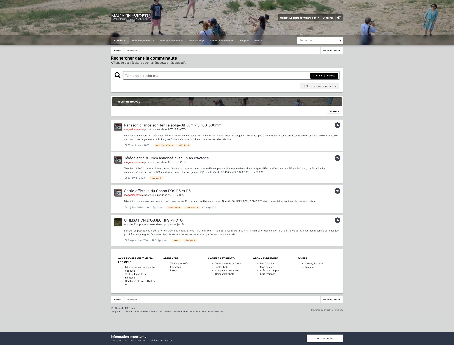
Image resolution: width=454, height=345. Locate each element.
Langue (115, 311)
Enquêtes (175, 267)
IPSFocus (130, 308)
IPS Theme (116, 308)
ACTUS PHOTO (177, 129)
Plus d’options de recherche (321, 86)
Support (244, 40)
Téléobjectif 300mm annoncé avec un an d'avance (166, 158)
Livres (173, 270)
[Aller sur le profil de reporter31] (118, 222)
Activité (119, 40)
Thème (127, 311)
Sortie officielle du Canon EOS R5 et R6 (157, 191)
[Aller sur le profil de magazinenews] (118, 127)
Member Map (196, 40)
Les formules (267, 263)
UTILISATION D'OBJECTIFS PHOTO (153, 220)
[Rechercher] (340, 40)
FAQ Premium (267, 273)
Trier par (333, 111)
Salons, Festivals (314, 263)
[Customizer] (339, 17)
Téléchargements (142, 40)
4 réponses (155, 207)
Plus (258, 40)
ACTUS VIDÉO (176, 194)
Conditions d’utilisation (159, 340)
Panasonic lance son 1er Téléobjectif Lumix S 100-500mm (172, 125)
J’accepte (326, 338)
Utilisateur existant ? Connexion (298, 17)
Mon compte (267, 267)
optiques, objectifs (173, 224)
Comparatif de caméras (228, 270)
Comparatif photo (224, 273)
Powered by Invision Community (327, 309)
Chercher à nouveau (324, 75)
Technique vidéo (179, 263)
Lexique (309, 267)
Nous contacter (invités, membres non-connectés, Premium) (194, 311)
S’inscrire (328, 17)
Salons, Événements (221, 40)
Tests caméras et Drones (229, 263)
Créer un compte (269, 270)
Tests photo (221, 267)
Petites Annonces (170, 40)
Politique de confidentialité (148, 311)
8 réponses (160, 240)
